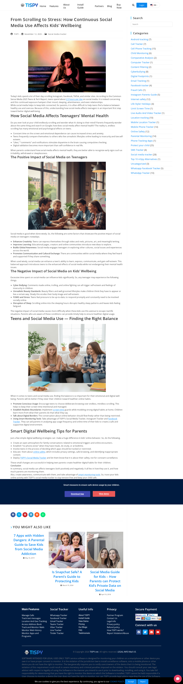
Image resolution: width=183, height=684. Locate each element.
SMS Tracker (137, 149)
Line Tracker (55, 630)
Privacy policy (113, 624)
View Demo (84, 621)
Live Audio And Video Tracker (146, 113)
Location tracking (140, 117)
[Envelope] (151, 632)
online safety (39, 451)
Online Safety (138, 131)
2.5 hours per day (74, 99)
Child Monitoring (139, 53)
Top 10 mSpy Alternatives (144, 159)
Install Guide (84, 618)
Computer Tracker (140, 62)
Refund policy (113, 627)
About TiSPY (84, 615)
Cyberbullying (138, 71)
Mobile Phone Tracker (142, 126)
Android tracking (139, 39)
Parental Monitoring (141, 136)
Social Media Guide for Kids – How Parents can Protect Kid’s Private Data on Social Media (105, 581)
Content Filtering (139, 66)
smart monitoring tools (89, 474)
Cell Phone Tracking (141, 48)
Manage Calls (28, 615)
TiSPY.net (94, 651)
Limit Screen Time (140, 108)
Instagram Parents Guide (144, 94)
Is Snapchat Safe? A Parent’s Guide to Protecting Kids (67, 576)
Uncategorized (138, 163)
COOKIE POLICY (117, 681)
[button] (133, 5)
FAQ (80, 630)
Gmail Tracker (56, 621)
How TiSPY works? (115, 630)
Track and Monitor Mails (33, 627)
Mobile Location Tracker (143, 122)
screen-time (58, 409)
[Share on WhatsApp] (42, 514)
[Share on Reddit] (36, 514)
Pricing (82, 624)
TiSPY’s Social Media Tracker (33, 457)
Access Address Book (32, 624)
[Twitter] (145, 632)
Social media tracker (57, 34)
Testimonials (84, 633)
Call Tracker (137, 43)
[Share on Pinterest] (25, 514)
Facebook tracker (140, 85)
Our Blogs (83, 627)
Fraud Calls (136, 90)
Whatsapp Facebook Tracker (145, 168)
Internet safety (138, 99)
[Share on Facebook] (13, 514)
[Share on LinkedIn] (31, 514)
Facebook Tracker (58, 618)
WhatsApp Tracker (140, 172)
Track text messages (31, 618)
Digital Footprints (140, 76)
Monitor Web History (31, 630)
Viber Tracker (56, 627)
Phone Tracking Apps (142, 140)
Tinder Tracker (57, 633)
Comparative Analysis (142, 57)
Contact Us (112, 618)
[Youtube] (157, 632)
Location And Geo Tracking (34, 621)
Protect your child (140, 145)
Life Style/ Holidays (141, 103)
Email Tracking (138, 80)
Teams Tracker (57, 624)
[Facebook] (138, 632)
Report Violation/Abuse (118, 633)
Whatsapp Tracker (58, 615)
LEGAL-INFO (123, 651)
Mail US (132, 651)
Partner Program (115, 615)
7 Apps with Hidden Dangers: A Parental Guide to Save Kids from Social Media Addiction (28, 544)
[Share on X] (19, 514)
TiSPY (16, 34)
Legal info (111, 621)
